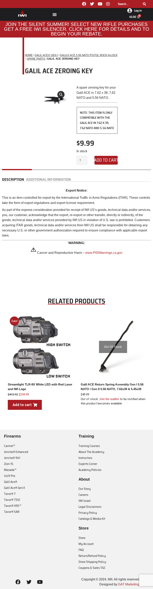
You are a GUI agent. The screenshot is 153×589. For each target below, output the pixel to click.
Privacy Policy (87, 512)
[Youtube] (100, 4)
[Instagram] (108, 4)
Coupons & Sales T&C (92, 567)
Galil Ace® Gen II (14, 487)
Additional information (48, 179)
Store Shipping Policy (92, 561)
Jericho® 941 (12, 457)
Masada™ (10, 469)
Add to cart (106, 160)
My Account (86, 543)
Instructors (85, 457)
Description (13, 179)
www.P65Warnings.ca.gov (103, 252)
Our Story (84, 488)
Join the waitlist (109, 399)
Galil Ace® (10, 481)
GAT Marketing (128, 584)
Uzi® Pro (9, 475)
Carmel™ (9, 445)
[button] (54, 14)
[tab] (14, 179)
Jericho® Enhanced (16, 451)
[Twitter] (92, 4)
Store (81, 537)
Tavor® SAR (11, 511)
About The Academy (91, 451)
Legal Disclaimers (89, 506)
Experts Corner (87, 463)
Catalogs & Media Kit (91, 518)
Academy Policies (89, 469)
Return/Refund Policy (92, 555)
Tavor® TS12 (12, 499)
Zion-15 (8, 463)
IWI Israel (84, 500)
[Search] (144, 4)
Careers (83, 494)
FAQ (81, 549)
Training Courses (89, 445)
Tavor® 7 (10, 493)
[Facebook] (84, 4)
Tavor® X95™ (12, 505)
